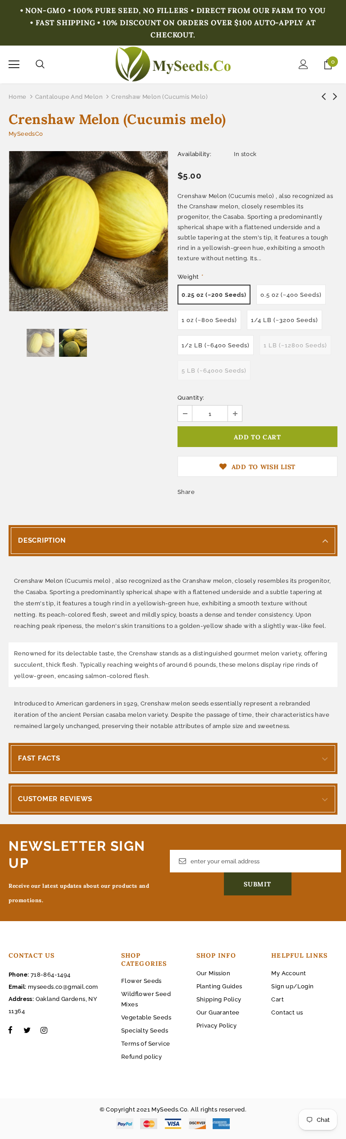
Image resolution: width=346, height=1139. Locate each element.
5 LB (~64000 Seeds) (214, 370)
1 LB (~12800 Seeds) (295, 345)
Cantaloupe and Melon (69, 96)
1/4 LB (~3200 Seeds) (284, 320)
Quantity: (191, 397)
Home (18, 96)
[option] (88, 231)
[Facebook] (10, 1030)
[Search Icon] (40, 64)
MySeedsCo (26, 133)
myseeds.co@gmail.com (63, 986)
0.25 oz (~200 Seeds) (214, 294)
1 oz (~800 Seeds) (209, 320)
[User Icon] (303, 64)
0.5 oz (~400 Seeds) (291, 294)
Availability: (194, 154)
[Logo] (173, 64)
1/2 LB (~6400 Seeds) (216, 345)
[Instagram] (44, 1030)
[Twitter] (27, 1030)
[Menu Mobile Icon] (14, 64)
